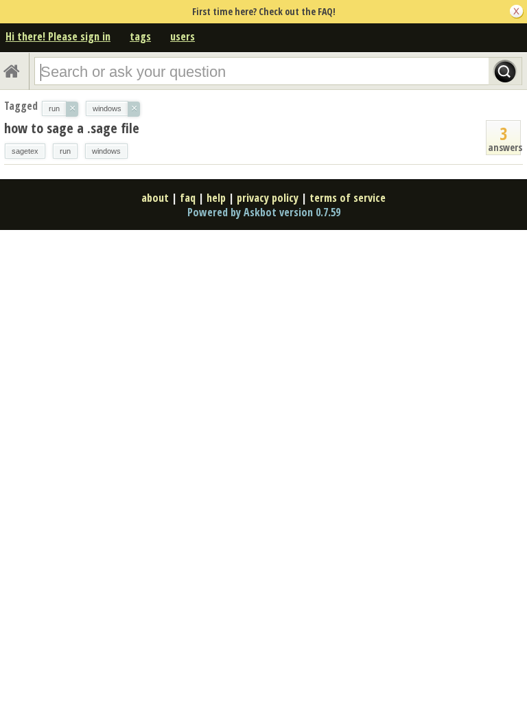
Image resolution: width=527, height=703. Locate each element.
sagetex (25, 151)
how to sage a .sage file (71, 128)
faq (188, 197)
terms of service (347, 197)
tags (140, 36)
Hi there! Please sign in (57, 36)
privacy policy (267, 197)
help (216, 197)
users (182, 36)
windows (106, 151)
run (65, 151)
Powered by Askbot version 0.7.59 (263, 212)
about (155, 197)
